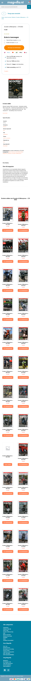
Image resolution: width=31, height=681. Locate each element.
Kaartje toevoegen (12, 42)
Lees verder (8, 464)
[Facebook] (4, 670)
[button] (2, 2)
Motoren (14, 17)
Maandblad (5, 145)
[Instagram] (8, 670)
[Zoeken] (29, 7)
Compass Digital (19, 676)
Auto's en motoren (6, 138)
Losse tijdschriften (19, 152)
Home (3, 17)
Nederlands (5, 134)
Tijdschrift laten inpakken (13, 40)
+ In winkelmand (7, 230)
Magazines (5, 153)
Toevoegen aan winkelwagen (14, 47)
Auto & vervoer (8, 17)
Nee (4, 130)
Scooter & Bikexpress (16, 153)
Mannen (4, 126)
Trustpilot (6, 71)
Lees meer (5, 113)
